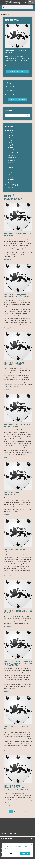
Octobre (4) (11, 160)
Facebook (3, 823)
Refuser (10, 853)
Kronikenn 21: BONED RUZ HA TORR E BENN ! (18, 612)
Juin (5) (10, 138)
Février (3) (11, 147)
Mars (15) (10, 177)
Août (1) (10, 133)
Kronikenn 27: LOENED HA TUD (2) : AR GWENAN (18, 234)
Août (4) (10, 165)
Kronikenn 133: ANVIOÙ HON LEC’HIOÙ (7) (15, 52)
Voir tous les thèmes (17, 99)
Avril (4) (10, 142)
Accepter (24, 853)
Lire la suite (8, 66)
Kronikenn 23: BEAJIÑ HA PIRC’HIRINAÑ (14, 494)
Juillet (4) (10, 135)
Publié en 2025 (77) (11, 153)
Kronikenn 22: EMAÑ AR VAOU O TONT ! (16, 551)
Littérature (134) (11, 94)
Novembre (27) (12, 187)
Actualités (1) (10, 87)
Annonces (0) (10, 91)
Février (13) (11, 179)
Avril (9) (10, 175)
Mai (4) (10, 140)
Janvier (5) (11, 150)
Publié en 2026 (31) (11, 130)
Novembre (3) (12, 158)
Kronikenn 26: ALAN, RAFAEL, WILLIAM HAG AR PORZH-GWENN (16, 296)
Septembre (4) (12, 162)
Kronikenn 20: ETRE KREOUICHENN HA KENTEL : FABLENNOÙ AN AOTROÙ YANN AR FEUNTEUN (18, 663)
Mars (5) (10, 145)
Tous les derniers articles (17, 71)
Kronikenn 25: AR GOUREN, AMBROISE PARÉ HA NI (15, 364)
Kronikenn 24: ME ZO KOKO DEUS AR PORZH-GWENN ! (17, 425)
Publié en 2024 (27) (11, 185)
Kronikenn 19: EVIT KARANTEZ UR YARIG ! (17, 728)
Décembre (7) (12, 155)
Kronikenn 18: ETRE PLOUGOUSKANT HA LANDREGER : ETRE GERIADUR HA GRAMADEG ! (17, 788)
